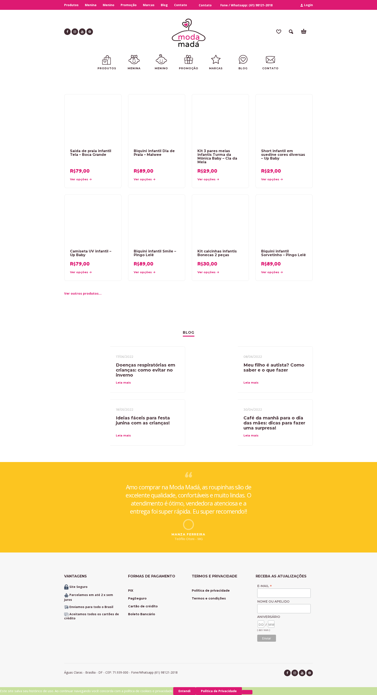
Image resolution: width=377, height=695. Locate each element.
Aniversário (268, 617)
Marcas (148, 5)
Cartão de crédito (143, 606)
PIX (130, 590)
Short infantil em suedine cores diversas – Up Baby (283, 154)
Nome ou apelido (273, 601)
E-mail (264, 586)
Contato (180, 5)
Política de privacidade (211, 590)
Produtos (71, 5)
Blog (164, 5)
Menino (108, 5)
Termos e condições (209, 598)
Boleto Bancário (141, 614)
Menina (90, 5)
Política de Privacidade (219, 691)
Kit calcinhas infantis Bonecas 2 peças (217, 253)
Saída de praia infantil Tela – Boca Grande (90, 153)
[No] (247, 692)
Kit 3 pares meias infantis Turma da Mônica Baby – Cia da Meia (217, 156)
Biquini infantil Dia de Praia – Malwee (154, 153)
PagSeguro (137, 598)
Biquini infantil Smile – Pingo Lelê (155, 253)
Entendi (184, 691)
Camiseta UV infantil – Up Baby (90, 253)
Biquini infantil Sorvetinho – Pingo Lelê (283, 253)
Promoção (129, 5)
